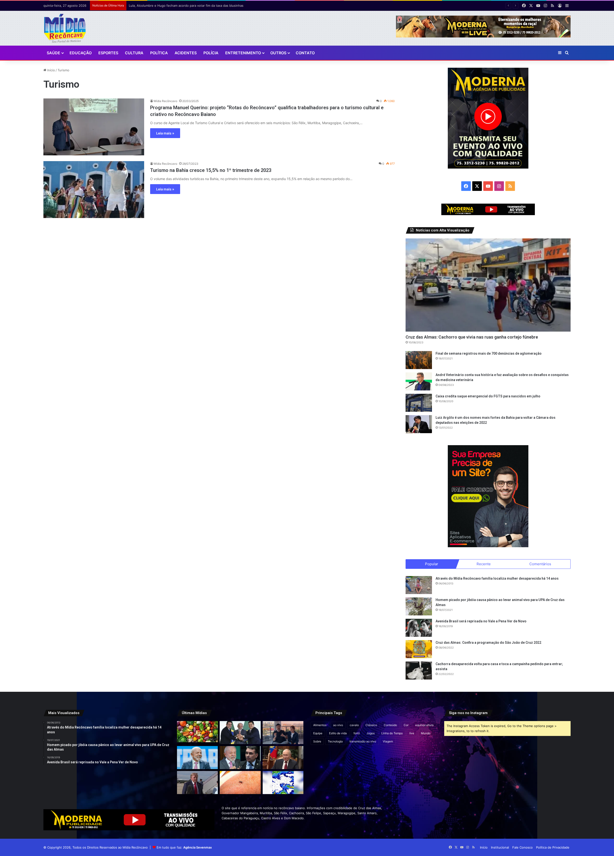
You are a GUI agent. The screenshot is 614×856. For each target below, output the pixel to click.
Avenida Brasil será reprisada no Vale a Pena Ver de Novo (481, 621)
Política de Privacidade (552, 847)
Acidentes (186, 52)
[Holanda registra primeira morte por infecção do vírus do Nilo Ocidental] (240, 782)
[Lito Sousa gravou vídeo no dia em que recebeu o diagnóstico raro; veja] (283, 732)
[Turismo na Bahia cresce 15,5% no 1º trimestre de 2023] (93, 189)
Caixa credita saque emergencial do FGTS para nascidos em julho (488, 396)
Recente (484, 564)
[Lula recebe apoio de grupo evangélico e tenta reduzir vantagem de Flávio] (197, 757)
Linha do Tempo (392, 733)
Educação (81, 52)
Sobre (317, 741)
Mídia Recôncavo (165, 101)
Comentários (540, 564)
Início (50, 70)
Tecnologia (335, 741)
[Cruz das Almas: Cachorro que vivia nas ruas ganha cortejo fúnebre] (488, 285)
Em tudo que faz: (184, 847)
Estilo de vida (338, 733)
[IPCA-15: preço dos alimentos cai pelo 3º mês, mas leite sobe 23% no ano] (197, 731)
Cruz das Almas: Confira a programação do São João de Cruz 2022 (488, 642)
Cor (406, 725)
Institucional (500, 847)
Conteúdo (390, 725)
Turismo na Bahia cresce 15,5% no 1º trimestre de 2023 (210, 170)
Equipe (317, 733)
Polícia (210, 52)
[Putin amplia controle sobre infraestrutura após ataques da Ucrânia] (283, 757)
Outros (278, 52)
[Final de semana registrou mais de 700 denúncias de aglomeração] (419, 360)
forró (357, 733)
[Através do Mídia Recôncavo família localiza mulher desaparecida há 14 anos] (419, 585)
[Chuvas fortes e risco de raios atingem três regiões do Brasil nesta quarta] (283, 782)
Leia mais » (165, 133)
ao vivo (338, 725)
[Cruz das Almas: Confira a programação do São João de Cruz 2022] (419, 649)
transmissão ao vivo (362, 741)
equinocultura (424, 725)
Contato (305, 52)
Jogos (370, 733)
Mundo (425, 733)
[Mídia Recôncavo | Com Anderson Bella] (64, 28)
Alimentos (319, 725)
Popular (431, 564)
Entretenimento (243, 52)
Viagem (388, 741)
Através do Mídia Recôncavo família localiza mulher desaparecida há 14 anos (497, 578)
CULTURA (134, 52)
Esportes (108, 52)
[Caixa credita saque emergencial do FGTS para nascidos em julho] (419, 403)
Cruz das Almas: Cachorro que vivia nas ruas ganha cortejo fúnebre (472, 337)
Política (159, 52)
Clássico (371, 725)
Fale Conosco (522, 847)
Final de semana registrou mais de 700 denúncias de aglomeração (489, 353)
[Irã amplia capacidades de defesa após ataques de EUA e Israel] (197, 782)
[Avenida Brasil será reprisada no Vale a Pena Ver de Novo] (419, 628)
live (411, 733)
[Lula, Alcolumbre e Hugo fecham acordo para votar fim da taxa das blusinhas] (240, 732)
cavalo (354, 725)
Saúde (53, 52)
